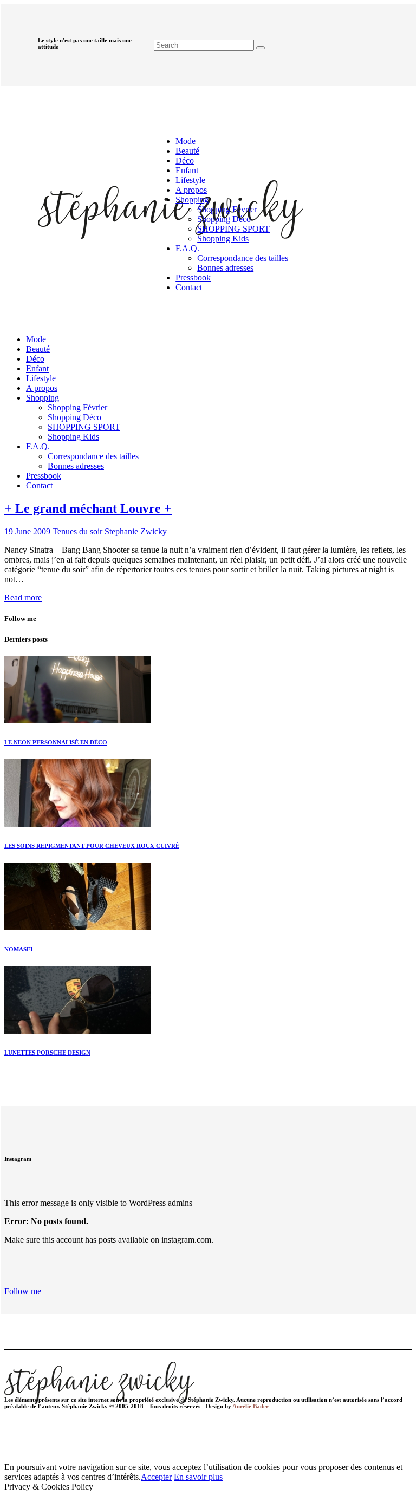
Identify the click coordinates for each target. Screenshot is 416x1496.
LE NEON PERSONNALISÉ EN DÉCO (55, 742)
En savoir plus (198, 1476)
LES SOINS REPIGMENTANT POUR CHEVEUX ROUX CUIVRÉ (91, 845)
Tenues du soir (77, 531)
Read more (23, 597)
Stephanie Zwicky (136, 531)
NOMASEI (18, 949)
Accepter (156, 1476)
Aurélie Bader (250, 1406)
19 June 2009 (27, 531)
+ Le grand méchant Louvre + (88, 508)
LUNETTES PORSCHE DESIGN (47, 1052)
